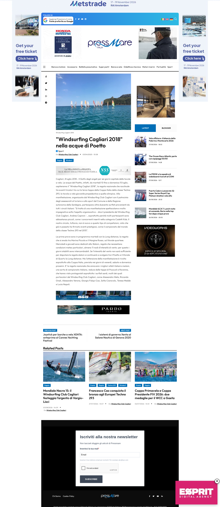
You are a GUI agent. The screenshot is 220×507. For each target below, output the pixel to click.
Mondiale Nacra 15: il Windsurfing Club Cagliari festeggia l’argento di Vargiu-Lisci (63, 396)
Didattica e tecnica (132, 67)
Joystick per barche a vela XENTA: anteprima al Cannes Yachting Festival (62, 337)
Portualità (161, 67)
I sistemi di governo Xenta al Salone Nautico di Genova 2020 (113, 336)
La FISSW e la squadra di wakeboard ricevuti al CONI (161, 175)
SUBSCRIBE (91, 479)
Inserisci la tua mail (89, 449)
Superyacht (104, 67)
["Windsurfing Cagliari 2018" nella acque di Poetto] (46, 90)
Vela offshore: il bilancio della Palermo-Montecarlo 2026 (162, 139)
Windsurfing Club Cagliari (68, 154)
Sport (170, 67)
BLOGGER (166, 128)
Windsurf (69, 160)
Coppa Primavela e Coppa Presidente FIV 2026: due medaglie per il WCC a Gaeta (155, 394)
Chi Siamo (56, 496)
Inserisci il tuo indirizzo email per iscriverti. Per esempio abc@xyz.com (104, 460)
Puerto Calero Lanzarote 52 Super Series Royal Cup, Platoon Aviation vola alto (161, 193)
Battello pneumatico (88, 67)
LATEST (145, 128)
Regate (59, 160)
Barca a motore (58, 67)
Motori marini (148, 67)
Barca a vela (116, 67)
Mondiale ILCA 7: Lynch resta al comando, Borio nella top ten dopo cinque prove (162, 211)
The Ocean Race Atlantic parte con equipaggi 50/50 (163, 157)
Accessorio (72, 67)
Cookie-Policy (68, 496)
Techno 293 (112, 385)
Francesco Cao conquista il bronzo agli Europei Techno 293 (107, 394)
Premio (92, 385)
